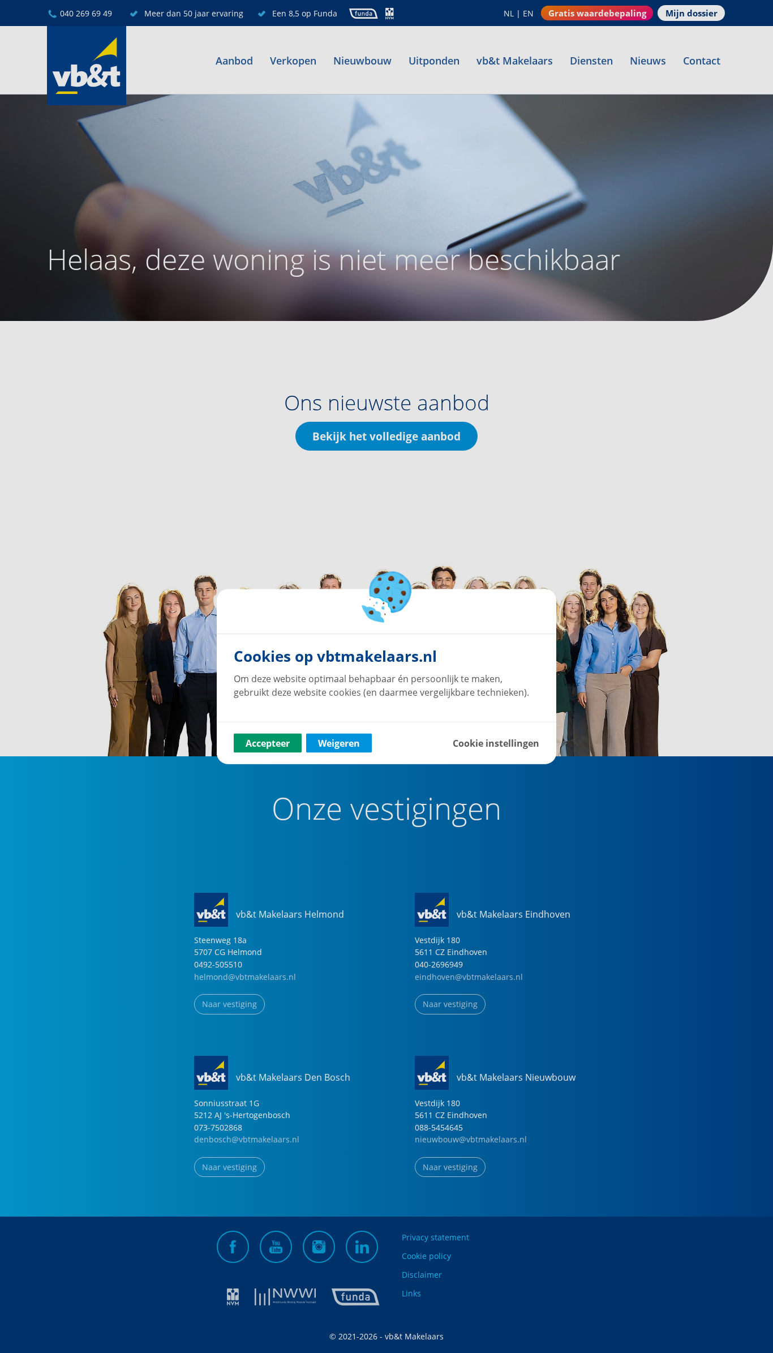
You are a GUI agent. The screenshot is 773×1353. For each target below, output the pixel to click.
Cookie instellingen (496, 743)
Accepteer (268, 743)
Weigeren (339, 743)
